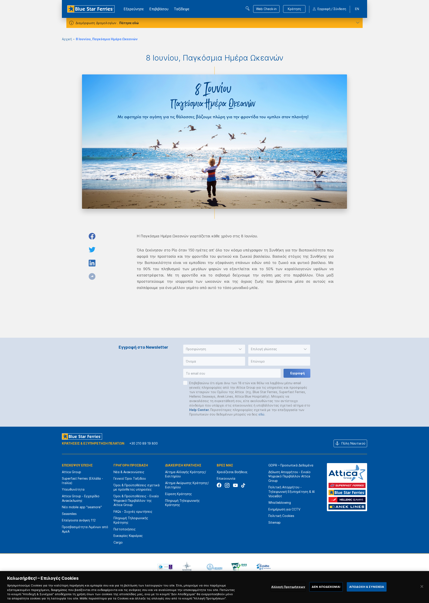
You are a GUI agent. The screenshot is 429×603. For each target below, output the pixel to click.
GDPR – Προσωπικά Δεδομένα (290, 465)
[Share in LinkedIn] (92, 263)
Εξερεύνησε (134, 9)
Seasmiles (69, 514)
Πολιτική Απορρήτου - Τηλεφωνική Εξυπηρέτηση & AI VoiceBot (291, 491)
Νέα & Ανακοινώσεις (129, 472)
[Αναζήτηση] (248, 8)
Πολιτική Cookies (281, 516)
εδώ (261, 414)
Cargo (118, 542)
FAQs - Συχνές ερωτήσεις (133, 511)
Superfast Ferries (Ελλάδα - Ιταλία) (82, 480)
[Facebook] (219, 485)
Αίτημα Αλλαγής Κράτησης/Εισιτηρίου (185, 474)
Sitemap (274, 522)
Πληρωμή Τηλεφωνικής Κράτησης (131, 520)
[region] (214, 587)
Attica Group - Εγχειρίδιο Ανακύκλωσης (80, 498)
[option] (165, 566)
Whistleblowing (279, 502)
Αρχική (67, 39)
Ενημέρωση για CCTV (284, 509)
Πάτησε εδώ (129, 23)
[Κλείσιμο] (422, 586)
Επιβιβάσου (158, 9)
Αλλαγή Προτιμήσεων (288, 586)
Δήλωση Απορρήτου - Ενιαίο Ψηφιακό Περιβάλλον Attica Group (289, 476)
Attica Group (71, 472)
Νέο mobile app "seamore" (82, 507)
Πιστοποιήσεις (125, 529)
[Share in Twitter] (92, 249)
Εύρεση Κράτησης (178, 494)
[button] (214, 349)
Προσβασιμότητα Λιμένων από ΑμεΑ (85, 529)
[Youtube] (235, 485)
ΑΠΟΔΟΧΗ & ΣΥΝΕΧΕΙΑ (366, 586)
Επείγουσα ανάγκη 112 (79, 520)
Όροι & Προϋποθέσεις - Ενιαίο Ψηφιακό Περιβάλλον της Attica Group (136, 500)
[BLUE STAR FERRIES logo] (91, 9)
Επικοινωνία (226, 478)
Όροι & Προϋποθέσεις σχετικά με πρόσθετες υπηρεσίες (137, 487)
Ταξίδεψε (181, 9)
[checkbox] (185, 383)
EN (357, 9)
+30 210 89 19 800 (143, 443)
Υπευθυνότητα (73, 489)
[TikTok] (243, 485)
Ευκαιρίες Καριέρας (128, 536)
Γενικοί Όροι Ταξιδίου (130, 478)
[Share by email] (92, 276)
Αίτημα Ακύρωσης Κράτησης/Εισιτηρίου (187, 485)
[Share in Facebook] (92, 236)
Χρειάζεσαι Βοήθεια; (232, 472)
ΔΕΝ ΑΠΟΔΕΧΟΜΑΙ (326, 586)
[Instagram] (227, 485)
